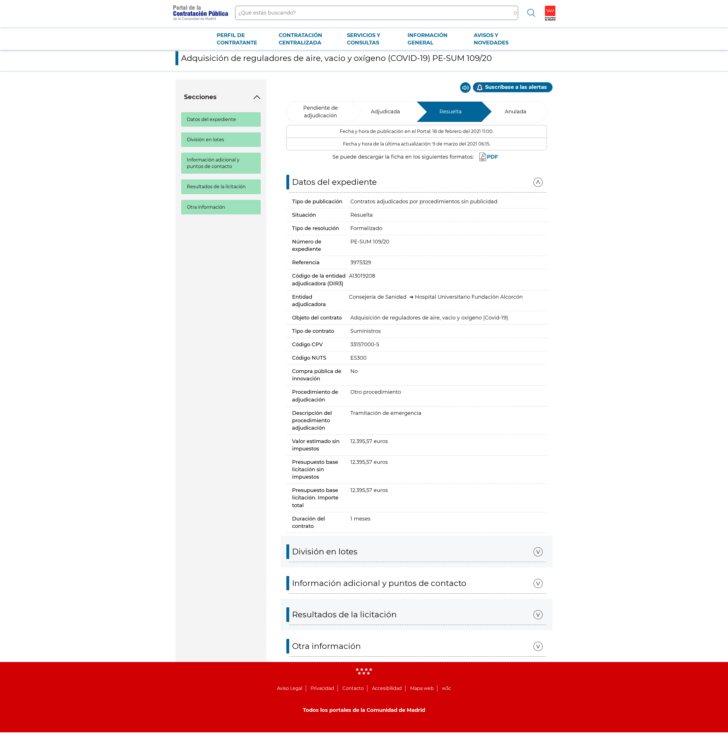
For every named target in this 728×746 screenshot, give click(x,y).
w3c (446, 688)
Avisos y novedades (491, 39)
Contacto (353, 688)
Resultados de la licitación (216, 186)
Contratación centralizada (300, 39)
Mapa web (422, 688)
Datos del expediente (211, 119)
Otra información (206, 207)
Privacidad (322, 688)
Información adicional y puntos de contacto (213, 163)
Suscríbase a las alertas (516, 87)
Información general (428, 39)
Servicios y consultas (363, 39)
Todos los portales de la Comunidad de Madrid (364, 710)
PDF (492, 157)
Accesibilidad (387, 688)
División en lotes (205, 139)
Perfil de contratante (237, 39)
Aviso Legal (289, 688)
